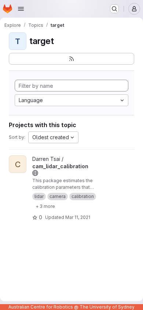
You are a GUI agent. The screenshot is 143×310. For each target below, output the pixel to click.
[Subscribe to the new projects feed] (71, 59)
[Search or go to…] (114, 8)
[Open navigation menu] (21, 9)
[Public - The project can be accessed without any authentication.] (35, 173)
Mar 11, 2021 (77, 217)
